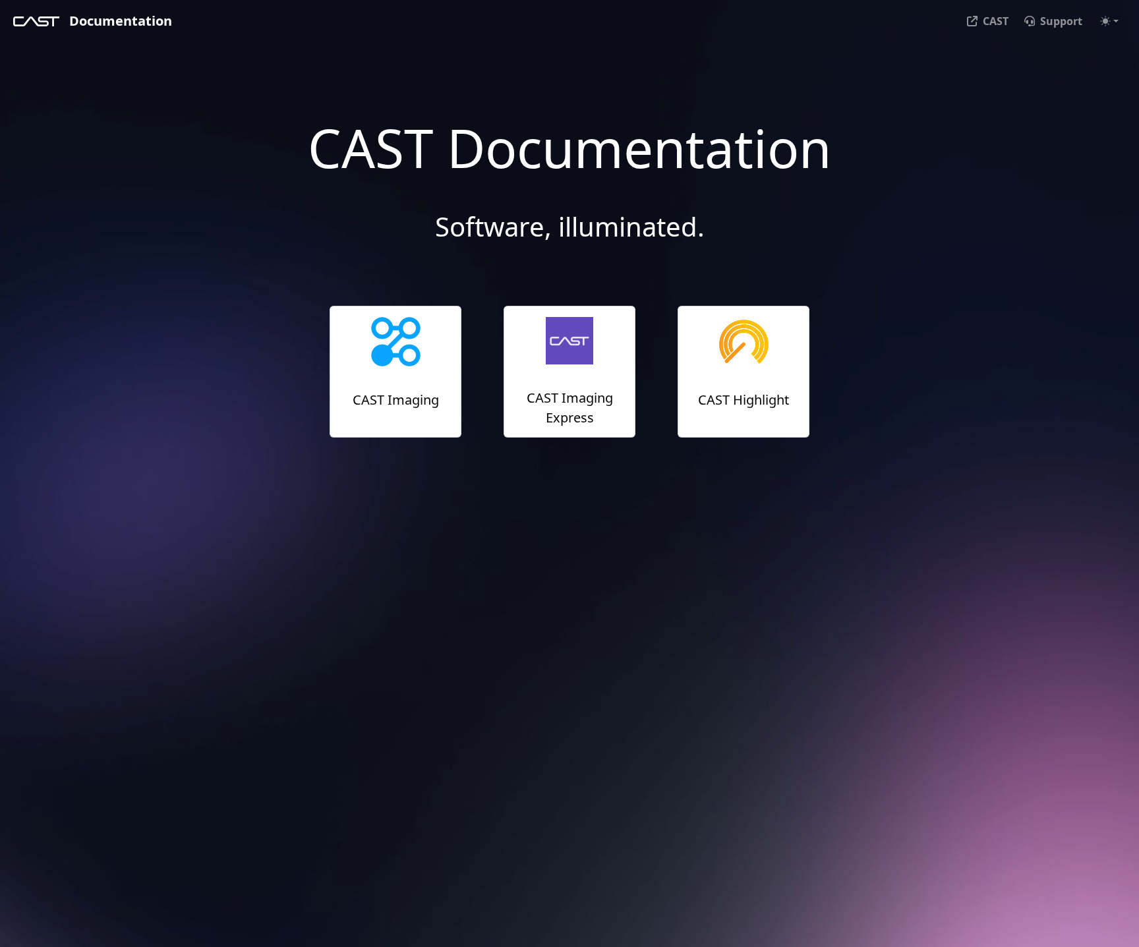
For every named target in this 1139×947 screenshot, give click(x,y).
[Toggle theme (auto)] (1109, 21)
